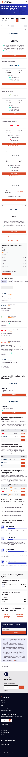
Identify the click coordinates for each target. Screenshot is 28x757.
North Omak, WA (7, 616)
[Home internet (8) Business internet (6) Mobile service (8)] (7, 26)
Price (3, 263)
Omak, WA (6, 613)
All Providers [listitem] (4, 281)
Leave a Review (6, 274)
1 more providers (13, 240)
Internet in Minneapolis (5, 732)
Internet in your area (4, 728)
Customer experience (6, 266)
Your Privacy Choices (5, 754)
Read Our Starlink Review (14, 175)
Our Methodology (4, 708)
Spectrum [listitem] (10, 281)
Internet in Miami (4, 730)
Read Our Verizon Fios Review (14, 145)
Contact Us (3, 702)
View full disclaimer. (6, 236)
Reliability (4, 260)
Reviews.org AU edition (7, 710)
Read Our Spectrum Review (14, 86)
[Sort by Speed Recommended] (22, 26)
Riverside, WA (6, 617)
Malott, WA (6, 614)
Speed (3, 257)
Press (2, 705)
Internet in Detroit (4, 734)
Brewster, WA (20, 614)
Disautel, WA (19, 613)
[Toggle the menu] (26, 2)
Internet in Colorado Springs (6, 736)
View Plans (13, 55)
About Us (13, 660)
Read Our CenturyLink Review (14, 115)
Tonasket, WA (20, 616)
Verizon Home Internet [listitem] (18, 281)
